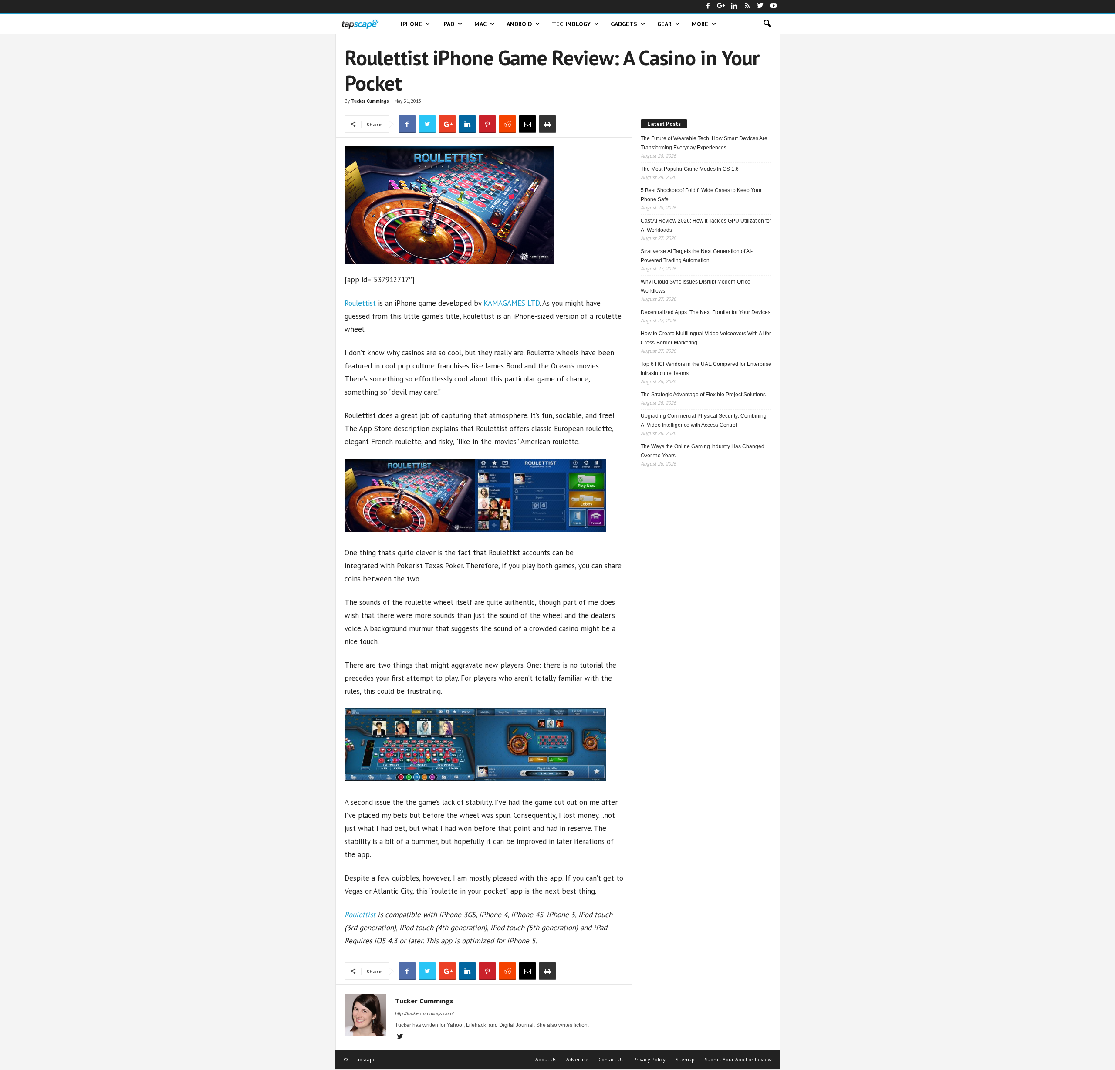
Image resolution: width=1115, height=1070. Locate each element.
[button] (767, 24)
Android (519, 24)
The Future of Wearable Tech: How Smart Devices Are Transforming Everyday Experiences (704, 143)
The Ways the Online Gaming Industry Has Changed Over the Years (702, 451)
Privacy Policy (649, 1059)
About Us (545, 1059)
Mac (480, 24)
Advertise (577, 1059)
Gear (664, 24)
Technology (571, 24)
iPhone (411, 24)
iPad (448, 24)
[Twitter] (760, 6)
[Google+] (721, 6)
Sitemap (685, 1059)
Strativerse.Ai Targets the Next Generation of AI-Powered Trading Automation (697, 255)
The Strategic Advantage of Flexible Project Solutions (703, 395)
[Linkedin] (734, 6)
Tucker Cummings (370, 101)
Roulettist (360, 303)
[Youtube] (773, 6)
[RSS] (747, 6)
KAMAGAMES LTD (511, 303)
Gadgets (624, 24)
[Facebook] (708, 6)
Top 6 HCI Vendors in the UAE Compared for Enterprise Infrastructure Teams (706, 368)
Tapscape (365, 1059)
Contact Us (610, 1059)
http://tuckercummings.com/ (424, 1013)
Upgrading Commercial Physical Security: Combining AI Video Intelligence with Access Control (704, 420)
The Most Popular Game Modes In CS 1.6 (690, 169)
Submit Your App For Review (738, 1059)
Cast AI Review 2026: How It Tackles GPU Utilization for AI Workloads (706, 225)
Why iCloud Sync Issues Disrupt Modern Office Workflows (695, 286)
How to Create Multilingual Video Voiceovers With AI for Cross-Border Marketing (706, 338)
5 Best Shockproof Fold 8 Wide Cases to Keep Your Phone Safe (701, 195)
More (700, 24)
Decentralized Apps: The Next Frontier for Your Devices (705, 312)
